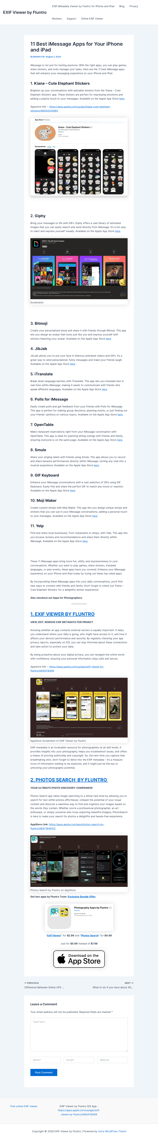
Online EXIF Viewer (92, 18)
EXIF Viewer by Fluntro (25, 12)
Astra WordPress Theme (112, 1131)
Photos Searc (89, 935)
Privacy (133, 6)
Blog (122, 6)
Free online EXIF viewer (23, 1106)
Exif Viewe (53, 935)
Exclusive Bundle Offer (82, 896)
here (121, 98)
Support (71, 18)
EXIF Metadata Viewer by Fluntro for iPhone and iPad (83, 6)
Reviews (57, 18)
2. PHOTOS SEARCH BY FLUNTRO (69, 780)
